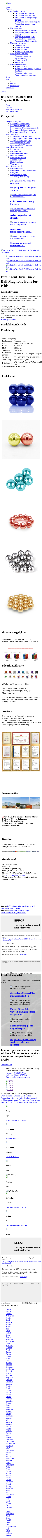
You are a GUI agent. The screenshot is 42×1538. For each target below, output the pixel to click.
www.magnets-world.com (15, 875)
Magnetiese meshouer (23, 56)
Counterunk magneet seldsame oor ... (20, 244)
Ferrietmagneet (24, 1100)
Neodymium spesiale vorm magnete (23, 132)
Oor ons (13, 84)
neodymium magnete (18, 11)
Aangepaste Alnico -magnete (25, 30)
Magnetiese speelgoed (18, 64)
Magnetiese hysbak (22, 47)
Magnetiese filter (21, 49)
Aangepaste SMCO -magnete (26, 41)
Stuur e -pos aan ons (8, 319)
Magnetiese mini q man (23, 73)
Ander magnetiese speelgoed (25, 75)
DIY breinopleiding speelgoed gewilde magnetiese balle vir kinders (18, 907)
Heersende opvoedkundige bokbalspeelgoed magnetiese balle (15, 911)
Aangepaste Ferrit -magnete (20, 141)
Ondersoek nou (6, 1065)
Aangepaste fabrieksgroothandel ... (21, 230)
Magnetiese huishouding (19, 54)
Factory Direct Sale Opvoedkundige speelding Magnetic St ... (22, 1012)
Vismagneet (19, 62)
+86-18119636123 (12, 1138)
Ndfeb (21, 1098)
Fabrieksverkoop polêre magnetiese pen (21, 1027)
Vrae (7, 79)
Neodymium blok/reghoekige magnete (24, 128)
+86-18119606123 (12, 1157)
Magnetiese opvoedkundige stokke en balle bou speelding (23, 1042)
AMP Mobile (26, 1096)
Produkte (9, 9)
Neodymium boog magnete (25, 15)
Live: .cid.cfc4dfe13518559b (16, 1207)
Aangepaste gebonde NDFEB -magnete (25, 138)
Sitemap (17, 1096)
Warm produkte (6, 1096)
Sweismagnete (20, 45)
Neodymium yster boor (9, 1098)
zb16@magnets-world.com (16, 1120)
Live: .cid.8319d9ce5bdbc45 (16, 1225)
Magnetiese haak (21, 60)
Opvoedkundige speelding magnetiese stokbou (22, 994)
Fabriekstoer (14, 86)
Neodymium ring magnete (24, 13)
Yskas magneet (20, 58)
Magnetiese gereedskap (18, 43)
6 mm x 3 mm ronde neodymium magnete (23, 1102)
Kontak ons (10, 88)
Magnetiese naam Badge (24, 52)
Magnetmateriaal (16, 28)
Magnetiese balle (21, 66)
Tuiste (8, 7)
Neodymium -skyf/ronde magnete (27, 22)
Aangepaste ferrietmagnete (25, 37)
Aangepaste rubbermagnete (25, 39)
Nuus (8, 77)
